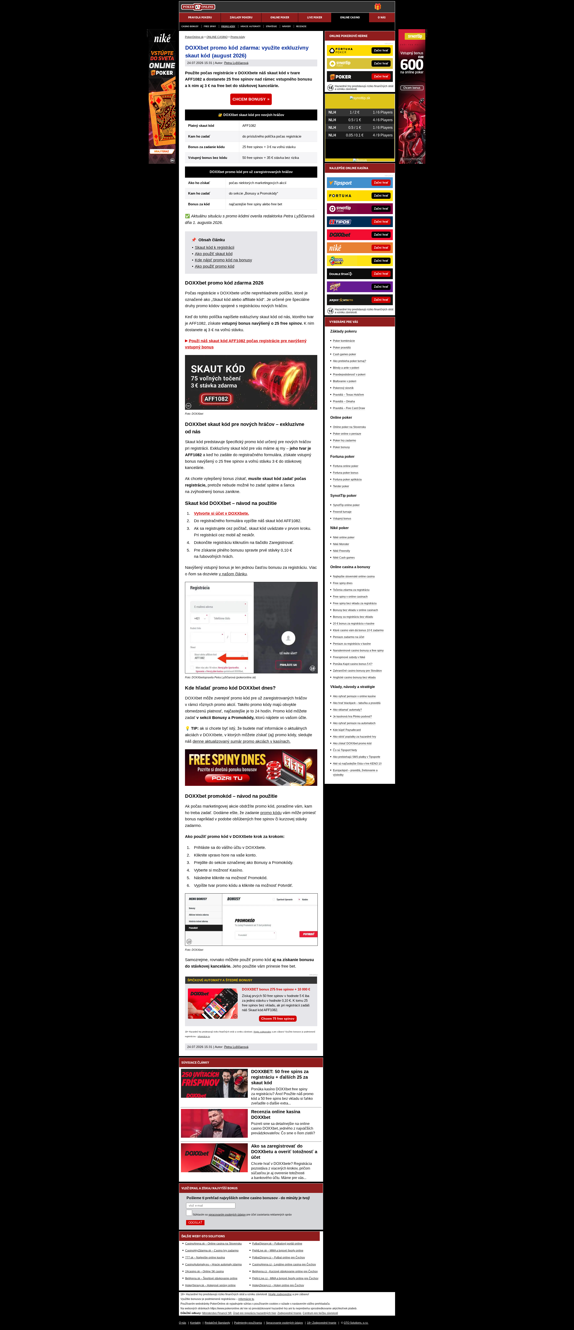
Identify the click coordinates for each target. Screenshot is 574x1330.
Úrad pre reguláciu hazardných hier (254, 1313)
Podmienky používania (248, 1322)
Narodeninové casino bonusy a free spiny (358, 650)
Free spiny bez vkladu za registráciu (355, 603)
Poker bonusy (341, 447)
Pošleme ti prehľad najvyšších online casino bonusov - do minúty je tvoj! (248, 1198)
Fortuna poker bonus (345, 472)
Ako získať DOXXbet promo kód (352, 743)
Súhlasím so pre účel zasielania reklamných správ (242, 1214)
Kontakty (195, 1322)
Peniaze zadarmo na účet (348, 637)
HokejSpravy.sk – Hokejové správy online (210, 1285)
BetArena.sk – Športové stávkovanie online (211, 1278)
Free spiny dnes (342, 583)
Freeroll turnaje (342, 511)
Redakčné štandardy (217, 1322)
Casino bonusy (189, 26)
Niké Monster (341, 544)
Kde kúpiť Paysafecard (347, 730)
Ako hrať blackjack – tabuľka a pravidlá (356, 703)
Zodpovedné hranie (289, 1313)
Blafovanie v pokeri (344, 381)
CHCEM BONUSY (249, 99)
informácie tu (204, 1036)
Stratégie (271, 26)
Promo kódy (228, 26)
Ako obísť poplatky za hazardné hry (354, 736)
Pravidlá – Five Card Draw (349, 408)
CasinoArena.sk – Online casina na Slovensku (213, 1243)
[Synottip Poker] (411, 162)
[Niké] (162, 162)
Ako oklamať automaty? (347, 709)
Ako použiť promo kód (214, 266)
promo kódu (271, 813)
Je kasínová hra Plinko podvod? (352, 716)
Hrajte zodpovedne (262, 1032)
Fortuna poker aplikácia (347, 479)
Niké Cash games (344, 557)
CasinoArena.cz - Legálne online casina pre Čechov (284, 1264)
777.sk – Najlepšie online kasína (205, 1257)
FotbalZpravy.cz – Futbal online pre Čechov (278, 1257)
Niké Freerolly (341, 550)
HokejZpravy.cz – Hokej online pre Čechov (278, 1285)
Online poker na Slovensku (349, 427)
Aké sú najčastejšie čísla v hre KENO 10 (357, 763)
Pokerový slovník (343, 388)
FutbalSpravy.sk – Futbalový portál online (277, 1243)
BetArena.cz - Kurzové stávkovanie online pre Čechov (285, 1271)
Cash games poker (344, 354)
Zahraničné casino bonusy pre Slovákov (357, 670)
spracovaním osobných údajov (227, 1214)
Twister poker (341, 486)
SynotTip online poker (346, 505)
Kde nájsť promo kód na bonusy (223, 260)
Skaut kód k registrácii (214, 247)
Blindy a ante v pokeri (346, 367)
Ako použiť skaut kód (214, 254)
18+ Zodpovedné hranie (321, 1322)
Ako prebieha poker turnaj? (349, 361)
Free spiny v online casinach (350, 596)
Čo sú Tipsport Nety (345, 750)
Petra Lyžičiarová (236, 63)
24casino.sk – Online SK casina (204, 1271)
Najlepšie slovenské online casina (354, 576)
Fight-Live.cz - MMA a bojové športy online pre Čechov (285, 1278)
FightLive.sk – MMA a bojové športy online (277, 1250)
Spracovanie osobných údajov (284, 1322)
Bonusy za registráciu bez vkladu (353, 616)
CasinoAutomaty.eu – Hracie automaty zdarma (213, 1264)
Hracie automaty (251, 26)
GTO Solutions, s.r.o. (356, 1322)
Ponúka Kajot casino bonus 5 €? (352, 664)
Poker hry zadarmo (344, 440)
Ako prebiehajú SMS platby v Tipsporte (356, 756)
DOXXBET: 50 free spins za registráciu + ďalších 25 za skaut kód (280, 1077)
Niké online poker (343, 537)
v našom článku (233, 574)
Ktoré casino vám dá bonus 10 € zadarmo (358, 630)
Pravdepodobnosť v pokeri (349, 374)
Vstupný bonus (342, 518)
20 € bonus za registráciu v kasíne (353, 623)
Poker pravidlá (342, 347)
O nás (182, 1322)
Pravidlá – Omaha (344, 401)
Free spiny (210, 26)
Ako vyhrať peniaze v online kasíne (354, 696)
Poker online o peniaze (347, 433)
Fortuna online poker (345, 466)
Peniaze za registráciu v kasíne (352, 643)
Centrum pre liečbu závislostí (320, 1313)
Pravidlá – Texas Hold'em (348, 394)
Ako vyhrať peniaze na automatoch (354, 723)
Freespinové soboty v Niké (349, 657)
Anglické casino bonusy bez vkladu (354, 677)
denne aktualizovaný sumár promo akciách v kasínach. (242, 741)
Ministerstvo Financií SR (217, 1313)
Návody (286, 26)
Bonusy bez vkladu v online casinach (355, 610)
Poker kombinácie (344, 340)
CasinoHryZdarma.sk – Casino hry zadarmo (212, 1250)
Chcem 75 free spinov (277, 1018)
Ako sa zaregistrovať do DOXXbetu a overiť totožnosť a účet (284, 1152)
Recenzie (301, 26)
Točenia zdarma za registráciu (351, 590)
